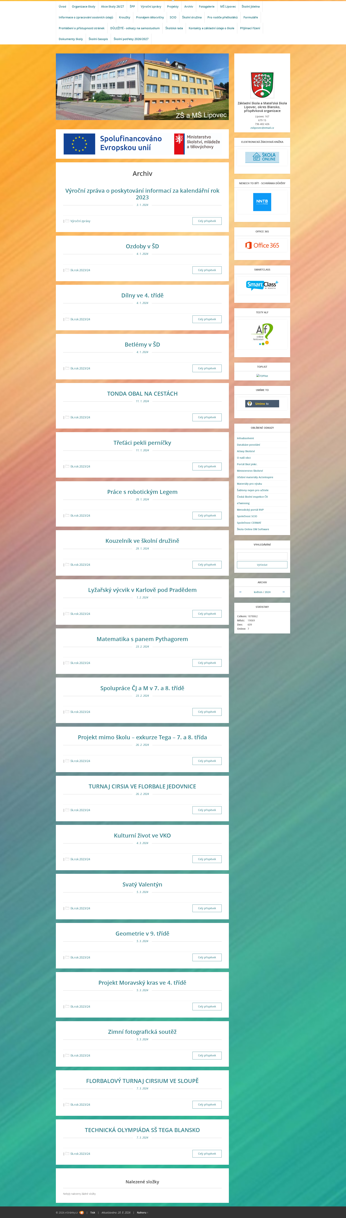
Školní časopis (98, 39)
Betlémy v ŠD (142, 344)
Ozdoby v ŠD (142, 246)
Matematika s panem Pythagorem (142, 639)
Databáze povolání (248, 444)
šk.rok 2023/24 (80, 270)
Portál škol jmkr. (247, 464)
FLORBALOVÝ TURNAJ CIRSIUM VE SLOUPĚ (142, 1081)
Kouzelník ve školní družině (142, 540)
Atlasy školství (246, 451)
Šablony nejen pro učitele (253, 490)
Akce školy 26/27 (112, 6)
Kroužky (124, 17)
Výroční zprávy (151, 6)
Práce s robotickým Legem (142, 492)
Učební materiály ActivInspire (255, 477)
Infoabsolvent (245, 438)
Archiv (188, 6)
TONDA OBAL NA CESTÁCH (142, 393)
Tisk (92, 1212)
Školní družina (192, 17)
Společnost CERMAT (249, 522)
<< (240, 592)
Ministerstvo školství (250, 470)
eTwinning (243, 503)
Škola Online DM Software (253, 529)
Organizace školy (83, 6)
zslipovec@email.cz (262, 127)
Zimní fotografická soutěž (142, 1031)
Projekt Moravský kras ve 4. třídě (142, 982)
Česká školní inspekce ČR (252, 496)
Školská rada (174, 28)
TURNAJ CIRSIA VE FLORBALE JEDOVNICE (142, 786)
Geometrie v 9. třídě (142, 933)
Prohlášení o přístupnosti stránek (82, 28)
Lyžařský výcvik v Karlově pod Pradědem (142, 590)
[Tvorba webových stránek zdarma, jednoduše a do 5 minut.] (81, 1212)
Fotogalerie (206, 6)
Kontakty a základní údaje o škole (211, 28)
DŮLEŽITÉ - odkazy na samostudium (135, 28)
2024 (267, 592)
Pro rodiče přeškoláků (222, 17)
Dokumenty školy (71, 39)
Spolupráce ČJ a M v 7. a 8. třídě (142, 688)
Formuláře (250, 17)
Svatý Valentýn (142, 884)
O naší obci (244, 457)
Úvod (62, 6)
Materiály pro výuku (249, 483)
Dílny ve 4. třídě (142, 295)
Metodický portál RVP (250, 509)
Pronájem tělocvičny (150, 17)
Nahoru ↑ (142, 1212)
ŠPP (132, 6)
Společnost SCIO (247, 516)
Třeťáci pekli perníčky (142, 442)
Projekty (173, 6)
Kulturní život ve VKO (142, 835)
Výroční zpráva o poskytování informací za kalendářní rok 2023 (142, 194)
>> (283, 592)
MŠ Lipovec (228, 6)
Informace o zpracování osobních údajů (86, 17)
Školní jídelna (251, 6)
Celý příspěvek (207, 221)
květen (258, 592)
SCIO (173, 17)
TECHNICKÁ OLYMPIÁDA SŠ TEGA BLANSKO (142, 1130)
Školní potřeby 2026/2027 (131, 39)
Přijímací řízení (250, 28)
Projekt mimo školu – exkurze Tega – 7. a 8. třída (142, 737)
